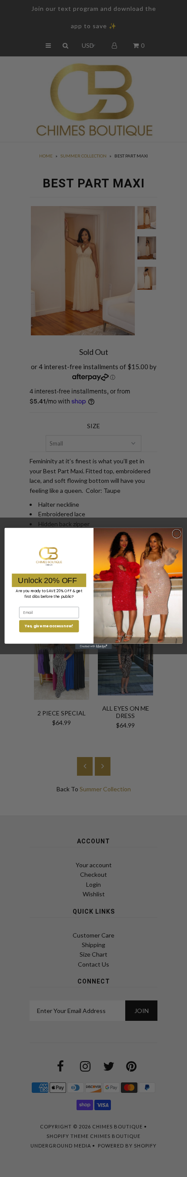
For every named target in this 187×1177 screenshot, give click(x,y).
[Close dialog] (176, 534)
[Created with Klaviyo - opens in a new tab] (93, 646)
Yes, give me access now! (49, 626)
